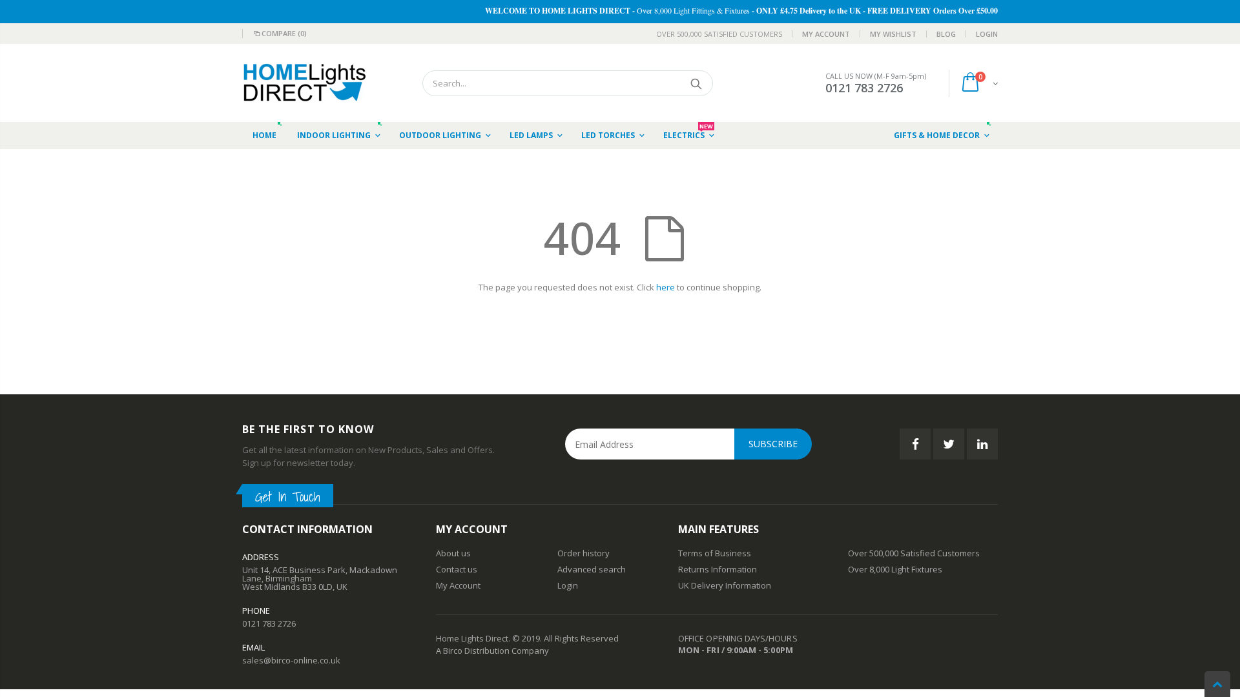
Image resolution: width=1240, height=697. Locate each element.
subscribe (773, 444)
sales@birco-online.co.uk (291, 660)
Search (696, 83)
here (665, 287)
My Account (826, 34)
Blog (946, 34)
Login (987, 34)
